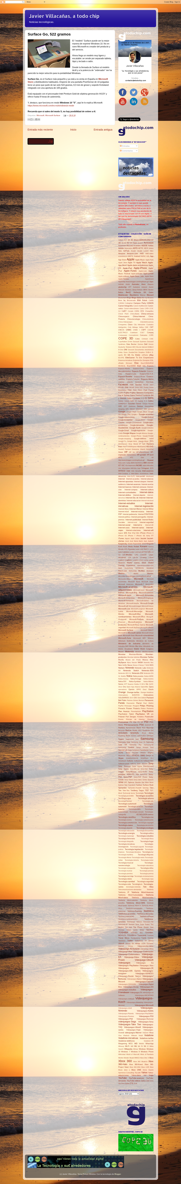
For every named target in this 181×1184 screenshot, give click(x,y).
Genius (140, 406)
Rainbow (121, 728)
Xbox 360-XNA (134, 1067)
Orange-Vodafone (147, 692)
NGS (151, 665)
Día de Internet (141, 347)
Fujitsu (127, 393)
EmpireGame (148, 358)
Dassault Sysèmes (139, 341)
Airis (120, 251)
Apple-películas (136, 273)
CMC (147, 327)
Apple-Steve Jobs (137, 276)
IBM (145, 463)
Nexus (129, 665)
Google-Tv (122, 441)
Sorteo (144, 780)
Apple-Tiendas (123, 279)
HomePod (149, 449)
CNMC (128, 330)
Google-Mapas (129, 433)
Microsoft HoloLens (125, 584)
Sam (137, 739)
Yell (145, 1075)
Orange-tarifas (133, 692)
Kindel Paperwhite (134, 544)
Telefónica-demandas (145, 914)
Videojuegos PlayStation (128, 965)
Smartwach (122, 761)
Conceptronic (133, 335)
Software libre (148, 761)
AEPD (135, 248)
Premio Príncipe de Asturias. (131, 719)
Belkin (120, 292)
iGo (126, 465)
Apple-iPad (127, 268)
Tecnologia (140, 793)
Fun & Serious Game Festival (130, 395)
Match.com (122, 571)
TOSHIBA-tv (132, 935)
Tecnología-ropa (147, 879)
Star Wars (145, 782)
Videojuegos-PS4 (125, 1019)
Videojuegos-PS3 (146, 1016)
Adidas (150, 246)
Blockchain (122, 298)
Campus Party (140, 303)
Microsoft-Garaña (132, 603)
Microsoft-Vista (128, 635)
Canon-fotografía (125, 306)
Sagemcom (130, 739)
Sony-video (138, 780)
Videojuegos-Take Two (129, 1024)
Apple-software (123, 276)
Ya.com (138, 1073)
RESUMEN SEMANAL (128, 733)
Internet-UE (149, 525)
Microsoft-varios (134, 633)
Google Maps (131, 412)
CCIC (151, 308)
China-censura (147, 314)
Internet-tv (137, 525)
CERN (136, 311)
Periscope (128, 706)
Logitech (121, 560)
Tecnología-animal (125, 801)
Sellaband (136, 750)
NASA (140, 662)
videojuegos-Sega (127, 1021)
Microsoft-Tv (122, 633)
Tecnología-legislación (134, 849)
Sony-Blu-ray (134, 769)
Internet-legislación (144, 506)
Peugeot (136, 706)
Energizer (146, 360)
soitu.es (133, 763)
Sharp (128, 753)
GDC (120, 406)
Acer (135, 243)
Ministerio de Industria (129, 643)
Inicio (73, 129)
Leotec (131, 552)
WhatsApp (149, 1044)
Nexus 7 (142, 665)
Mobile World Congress (144, 649)
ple (152, 714)
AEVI (146, 248)
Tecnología (148, 793)
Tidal (151, 927)
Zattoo (143, 1081)
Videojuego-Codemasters (129, 954)
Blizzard (150, 295)
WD (135, 1043)
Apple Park (149, 260)
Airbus (151, 248)
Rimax (151, 733)
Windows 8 (135, 1052)
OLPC (151, 684)
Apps (151, 282)
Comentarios (127, 151)
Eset (139, 366)
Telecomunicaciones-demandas (129, 889)
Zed (147, 1081)
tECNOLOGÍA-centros (144, 815)
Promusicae (123, 722)
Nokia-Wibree (148, 681)
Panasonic (149, 700)
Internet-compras (131, 490)
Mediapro (150, 571)
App (151, 256)
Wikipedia (128, 1049)
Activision (148, 242)
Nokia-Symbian (135, 681)
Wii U (146, 1046)
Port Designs (131, 717)
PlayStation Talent (126, 714)
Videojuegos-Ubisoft (132, 1027)
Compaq (150, 333)
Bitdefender (123, 295)
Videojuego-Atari (125, 951)
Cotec (137, 339)
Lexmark (138, 552)
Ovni (139, 698)
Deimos (140, 344)
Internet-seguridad (146, 522)
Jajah (132, 538)
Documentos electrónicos (144, 350)
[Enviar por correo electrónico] (29, 119)
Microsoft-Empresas (145, 598)
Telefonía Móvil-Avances (142, 892)
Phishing (149, 706)
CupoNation (122, 341)
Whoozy (121, 1046)
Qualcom (148, 725)
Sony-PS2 (143, 774)
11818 (120, 240)
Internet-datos (146, 492)
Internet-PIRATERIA (145, 514)
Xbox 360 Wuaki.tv (140, 1061)
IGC (123, 465)
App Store (122, 260)
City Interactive (139, 324)
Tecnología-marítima (125, 855)
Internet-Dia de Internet (136, 498)
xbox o (127, 1070)
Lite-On (135, 557)
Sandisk (131, 747)
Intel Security (136, 471)
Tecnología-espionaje (126, 836)
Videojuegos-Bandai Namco (129, 976)
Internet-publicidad (133, 520)
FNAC (140, 390)
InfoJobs (134, 468)
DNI (125, 350)
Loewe (151, 557)
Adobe (121, 248)
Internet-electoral (147, 500)
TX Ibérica (149, 941)
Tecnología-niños (146, 868)
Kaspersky (122, 544)
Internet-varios (138, 528)
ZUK (135, 1083)
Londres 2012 (138, 560)
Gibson (132, 409)
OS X (131, 698)
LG (149, 551)
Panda (121, 703)
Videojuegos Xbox (146, 966)
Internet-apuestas (125, 481)
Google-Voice (132, 441)
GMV (145, 409)
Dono (126, 352)
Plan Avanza (123, 711)
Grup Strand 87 (135, 444)
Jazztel (143, 538)
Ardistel (121, 284)
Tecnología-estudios (145, 836)
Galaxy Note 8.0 (130, 401)
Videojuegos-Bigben (134, 979)
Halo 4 (125, 446)
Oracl (145, 689)
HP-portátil (141, 455)
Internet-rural (132, 522)
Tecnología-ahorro (145, 798)
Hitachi (142, 449)
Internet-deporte (139, 495)
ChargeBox (149, 311)
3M (119, 243)
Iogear (120, 533)
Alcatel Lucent (143, 251)
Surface (139, 785)
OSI (135, 698)
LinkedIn (143, 555)
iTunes (121, 538)
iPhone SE (140, 536)
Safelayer (150, 736)
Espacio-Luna (131, 374)
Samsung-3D (148, 745)
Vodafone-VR (148, 1041)
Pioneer (129, 708)
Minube (132, 646)
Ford (145, 390)
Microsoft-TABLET (147, 630)
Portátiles (140, 717)
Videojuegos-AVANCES (144, 974)
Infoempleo (126, 468)
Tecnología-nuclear (125, 871)
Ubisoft (121, 943)
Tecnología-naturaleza (145, 865)
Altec (151, 251)
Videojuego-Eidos (131, 957)
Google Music (142, 412)
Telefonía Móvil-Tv (134, 905)
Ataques (150, 284)
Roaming (121, 736)
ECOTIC (121, 358)
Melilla (136, 573)
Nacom (134, 662)
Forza (151, 390)
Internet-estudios (126, 503)
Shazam (135, 753)
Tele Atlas (148, 887)
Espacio (150, 366)
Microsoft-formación (126, 601)
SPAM (120, 782)
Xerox (145, 1070)
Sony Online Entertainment (142, 766)
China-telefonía (147, 319)
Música (145, 660)
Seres (151, 750)
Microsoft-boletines (146, 593)
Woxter (126, 1058)
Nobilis (123, 676)
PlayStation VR (142, 714)
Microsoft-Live (124, 609)
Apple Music (140, 260)
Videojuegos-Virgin (133, 1030)
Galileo (150, 401)
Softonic (130, 761)
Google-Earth (135, 428)
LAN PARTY (144, 549)
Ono (124, 687)
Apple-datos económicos (137, 265)
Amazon (121, 253)
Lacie (137, 549)
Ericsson (129, 363)
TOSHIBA (123, 932)
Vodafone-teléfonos (126, 1041)
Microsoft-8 (149, 584)
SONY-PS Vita (133, 774)
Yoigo (151, 1075)
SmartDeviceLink (132, 758)
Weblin (141, 1043)
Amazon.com (132, 253)
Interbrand (149, 476)
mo (152, 646)
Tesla (142, 924)
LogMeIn (128, 560)
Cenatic (130, 311)
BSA (139, 300)
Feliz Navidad (136, 385)
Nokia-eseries (138, 676)
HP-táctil (150, 455)
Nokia (129, 676)
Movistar (121, 654)
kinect (144, 544)
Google (121, 411)
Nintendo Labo (140, 668)
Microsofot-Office (124, 579)
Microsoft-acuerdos (128, 587)
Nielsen (121, 668)
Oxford (143, 698)
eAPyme (145, 355)
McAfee (141, 571)
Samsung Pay (135, 745)
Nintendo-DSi (137, 673)
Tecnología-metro (138, 857)
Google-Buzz (140, 420)
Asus (143, 284)
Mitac (141, 646)
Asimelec (135, 284)
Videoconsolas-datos (145, 946)
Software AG (138, 761)
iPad (129, 533)
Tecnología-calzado (136, 812)
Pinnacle (121, 708)
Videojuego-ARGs (146, 949)
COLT (142, 332)
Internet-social (124, 525)
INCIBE (139, 465)
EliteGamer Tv (131, 358)
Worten (120, 1058)
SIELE (128, 755)
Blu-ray (144, 298)
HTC (120, 457)
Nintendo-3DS (147, 670)
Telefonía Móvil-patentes (128, 900)
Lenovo (126, 552)
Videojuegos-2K (146, 968)
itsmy (148, 536)
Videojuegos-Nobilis (145, 1011)
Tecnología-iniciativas (126, 844)
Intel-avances (147, 471)
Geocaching (149, 406)
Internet (121, 479)
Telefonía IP (123, 892)
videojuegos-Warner (133, 1033)
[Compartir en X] (34, 119)
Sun (125, 785)
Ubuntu (128, 943)
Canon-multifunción (140, 306)
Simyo (148, 755)
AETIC (140, 248)
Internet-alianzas (147, 479)
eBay (151, 355)
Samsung (146, 738)
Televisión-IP (123, 924)
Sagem (121, 739)
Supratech (132, 785)
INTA (151, 468)
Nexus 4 (136, 665)
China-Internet (139, 316)
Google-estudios (147, 428)
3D (132, 240)
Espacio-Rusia (139, 376)
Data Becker (131, 344)
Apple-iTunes (130, 270)
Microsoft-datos (124, 595)
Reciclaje (149, 728)
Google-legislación (138, 430)
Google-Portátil (148, 436)
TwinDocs (121, 941)
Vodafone (148, 1035)
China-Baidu (134, 314)
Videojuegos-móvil (125, 1008)
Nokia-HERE (148, 676)
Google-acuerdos (146, 414)
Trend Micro (123, 938)
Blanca (142, 295)
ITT (152, 536)
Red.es (128, 730)
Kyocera (131, 549)
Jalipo (137, 538)
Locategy (143, 557)
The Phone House (141, 927)
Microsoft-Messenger (134, 611)
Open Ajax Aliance (133, 687)
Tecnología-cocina (125, 820)
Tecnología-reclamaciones (143, 876)
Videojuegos (124, 962)
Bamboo (128, 290)
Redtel (135, 730)
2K (129, 240)
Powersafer (149, 717)
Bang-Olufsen (137, 290)
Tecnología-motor (147, 860)
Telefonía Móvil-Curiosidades (130, 895)
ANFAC (143, 256)
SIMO (142, 755)
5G (128, 243)
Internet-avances (133, 484)
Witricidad (121, 1054)
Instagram (145, 468)
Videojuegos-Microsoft (144, 1005)
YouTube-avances (136, 1078)
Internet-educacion (134, 501)
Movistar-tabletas (133, 657)
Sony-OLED (142, 772)
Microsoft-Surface (52, 115)
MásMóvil (150, 568)
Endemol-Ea (137, 360)
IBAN (133, 463)
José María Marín (136, 541)
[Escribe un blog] (31, 119)
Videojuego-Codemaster (143, 951)
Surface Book (148, 785)
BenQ (128, 292)
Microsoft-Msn (135, 614)
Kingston (150, 544)
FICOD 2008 (123, 387)
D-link (130, 341)
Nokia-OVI (122, 681)
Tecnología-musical (125, 863)
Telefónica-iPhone (146, 916)
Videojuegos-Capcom (144, 981)
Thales (147, 924)
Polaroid (121, 717)
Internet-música (137, 511)
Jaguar (127, 538)
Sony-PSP (127, 777)
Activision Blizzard (125, 246)
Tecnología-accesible (126, 796)
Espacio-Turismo (132, 379)
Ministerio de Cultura (145, 641)
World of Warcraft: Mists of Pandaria (140, 1054)
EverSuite (149, 382)
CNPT (143, 330)
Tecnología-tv (137, 884)
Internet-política (124, 517)
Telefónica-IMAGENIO (126, 916)
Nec (152, 662)
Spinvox (131, 782)
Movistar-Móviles (135, 654)
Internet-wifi (148, 530)
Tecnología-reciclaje (126, 876)
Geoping (121, 409)
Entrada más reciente (40, 129)
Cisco (130, 324)
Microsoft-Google (146, 603)
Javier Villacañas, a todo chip (64, 16)
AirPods (126, 251)
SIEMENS (135, 755)
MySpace (122, 662)
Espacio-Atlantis (124, 368)
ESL (144, 366)
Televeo (139, 922)
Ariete (128, 284)
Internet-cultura (147, 490)
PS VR (140, 722)
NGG (147, 665)
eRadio (121, 363)
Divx (121, 350)
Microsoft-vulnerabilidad (144, 635)
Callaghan (129, 303)
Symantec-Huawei (134, 788)
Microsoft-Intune (147, 606)
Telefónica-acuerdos (126, 914)
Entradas (126, 146)
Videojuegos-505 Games (129, 971)
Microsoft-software (146, 627)
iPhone (142, 533)
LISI (129, 557)
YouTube (122, 1078)
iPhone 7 (131, 536)
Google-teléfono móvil (144, 439)
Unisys (130, 946)
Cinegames (122, 324)
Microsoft (40, 115)
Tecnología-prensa (146, 873)
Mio (136, 646)
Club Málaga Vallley (136, 327)
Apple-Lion (143, 271)
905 (131, 243)
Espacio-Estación (139, 371)
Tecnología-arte (147, 801)
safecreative (141, 736)
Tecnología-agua (124, 798)
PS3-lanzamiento (131, 725)
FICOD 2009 (134, 387)
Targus (141, 790)
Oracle (150, 689)
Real (143, 728)
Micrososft (137, 638)
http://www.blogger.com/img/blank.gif (131, 460)
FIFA (141, 387)
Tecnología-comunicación (144, 820)
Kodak (136, 546)
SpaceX (150, 780)
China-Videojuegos (125, 322)
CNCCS (121, 330)
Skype (120, 758)
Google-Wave (143, 441)
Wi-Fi (127, 1046)
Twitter (130, 941)
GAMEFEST (122, 404)
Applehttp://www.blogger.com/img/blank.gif (133, 281)
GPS (151, 441)
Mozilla (121, 660)
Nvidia (136, 684)
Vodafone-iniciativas (128, 1038)
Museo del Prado (133, 660)
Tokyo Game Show (135, 930)
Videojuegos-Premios (126, 1016)
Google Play (126, 414)
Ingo (139, 468)
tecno (133, 793)
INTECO (121, 471)
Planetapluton (136, 711)
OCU (143, 684)
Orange (122, 692)
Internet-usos (123, 528)
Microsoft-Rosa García (136, 625)
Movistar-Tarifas (146, 657)
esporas (121, 382)
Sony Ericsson (124, 766)
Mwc (151, 660)
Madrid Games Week (136, 563)
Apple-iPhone (140, 268)
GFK (127, 409)
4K (125, 243)
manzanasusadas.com (145, 565)
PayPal (120, 706)
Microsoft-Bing (131, 593)
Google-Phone (136, 436)
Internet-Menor (135, 509)
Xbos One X (144, 1058)
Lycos (151, 560)
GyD (143, 444)
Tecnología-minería (132, 860)
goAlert (150, 409)
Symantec (122, 788)
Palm (124, 700)
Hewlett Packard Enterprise (128, 449)
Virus (151, 1033)
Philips (142, 706)
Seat (151, 747)
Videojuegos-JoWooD (126, 999)
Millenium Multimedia (126, 641)
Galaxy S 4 (142, 401)
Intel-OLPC (131, 476)
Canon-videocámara (131, 308)
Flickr (135, 390)
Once (120, 687)
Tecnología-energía (126, 833)
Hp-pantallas (131, 455)
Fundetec (136, 398)
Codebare (134, 332)
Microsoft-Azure (139, 590)
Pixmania (150, 708)
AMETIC (131, 256)
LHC (136, 555)
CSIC (151, 339)
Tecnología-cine (147, 817)
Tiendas (121, 930)
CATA (147, 308)
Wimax (135, 1049)
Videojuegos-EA (146, 987)
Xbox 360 (125, 1061)
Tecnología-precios (146, 871)
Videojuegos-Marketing (134, 1002)
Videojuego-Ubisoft (144, 960)
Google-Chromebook (134, 422)
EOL (151, 360)
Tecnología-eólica (146, 833)
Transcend (141, 935)
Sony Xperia (123, 769)
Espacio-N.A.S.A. (146, 374)
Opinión (131, 689)
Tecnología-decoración (145, 825)
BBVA (145, 290)
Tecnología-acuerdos (144, 796)
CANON (150, 303)
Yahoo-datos (136, 1075)
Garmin (138, 404)
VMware (134, 1035)
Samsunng (122, 747)
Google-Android (147, 417)
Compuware (122, 335)
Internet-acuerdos (133, 479)
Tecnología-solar (124, 884)
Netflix (124, 665)
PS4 (141, 724)
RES (140, 730)
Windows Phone (147, 1052)
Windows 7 (125, 1052)
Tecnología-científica (127, 817)
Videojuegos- (123, 968)
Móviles (138, 652)
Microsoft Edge (147, 581)
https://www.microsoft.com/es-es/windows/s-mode (51, 105)
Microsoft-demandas (144, 595)
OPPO (138, 689)
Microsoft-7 (139, 584)
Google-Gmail (123, 430)
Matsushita (133, 571)
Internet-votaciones (133, 530)
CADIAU (121, 303)
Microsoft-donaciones (126, 598)
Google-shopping (124, 438)
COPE (151, 335)
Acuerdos (137, 246)
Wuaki (131, 1058)
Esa (136, 363)
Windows (142, 1049)
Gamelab (131, 404)
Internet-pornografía (138, 517)
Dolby (120, 352)
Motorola (129, 651)
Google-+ (134, 414)
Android (137, 256)
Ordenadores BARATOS (129, 695)
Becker (150, 290)
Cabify (151, 300)
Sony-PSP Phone (140, 777)
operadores (122, 689)
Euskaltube (139, 382)
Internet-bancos (125, 487)
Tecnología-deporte (125, 828)
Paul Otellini (148, 703)
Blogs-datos (137, 298)
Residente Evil (147, 730)
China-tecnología (133, 319)
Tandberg (134, 790)
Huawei (150, 460)
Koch (120, 547)
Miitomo (150, 638)
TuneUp (150, 938)
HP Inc (132, 452)
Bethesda (137, 292)
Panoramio (130, 703)
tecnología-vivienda (133, 887)
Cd (119, 311)
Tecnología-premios (125, 873)
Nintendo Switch (131, 670)
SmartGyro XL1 (147, 758)
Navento (147, 662)
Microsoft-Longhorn (138, 609)
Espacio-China (138, 368)
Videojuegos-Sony (145, 1022)
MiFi (144, 638)
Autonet (144, 287)
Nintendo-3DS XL (124, 673)
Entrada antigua (103, 129)
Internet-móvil (123, 512)
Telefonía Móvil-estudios (143, 898)
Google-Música (141, 433)
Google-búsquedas (125, 420)
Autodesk (136, 287)
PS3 (146, 722)
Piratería (136, 708)
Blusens (150, 298)
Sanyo (138, 747)
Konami (143, 546)
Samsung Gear (124, 742)
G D (142, 398)
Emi (140, 358)
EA (129, 355)
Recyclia (121, 730)
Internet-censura (139, 487)
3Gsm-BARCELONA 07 (143, 240)
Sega (130, 750)
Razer (138, 728)
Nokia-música (123, 679)
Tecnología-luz (147, 852)
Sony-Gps (144, 769)
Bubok (144, 300)
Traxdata (150, 935)
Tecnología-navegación (126, 868)
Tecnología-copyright (145, 822)
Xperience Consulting (126, 1073)
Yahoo (144, 1072)
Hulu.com (121, 463)
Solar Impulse (142, 763)
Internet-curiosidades (127, 492)
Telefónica (148, 911)
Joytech (150, 541)
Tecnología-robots (125, 879)
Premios (150, 719)
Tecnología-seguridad (145, 882)
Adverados (128, 248)
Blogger (117, 1174)
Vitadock (126, 1035)
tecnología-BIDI (134, 809)
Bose (120, 300)
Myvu (129, 662)
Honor (120, 452)
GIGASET (139, 409)
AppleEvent (149, 279)
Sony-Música (131, 772)
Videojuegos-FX (136, 993)
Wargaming (122, 1044)
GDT (125, 406)
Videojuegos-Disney (131, 987)
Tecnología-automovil (127, 804)
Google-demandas (137, 425)
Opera (151, 687)
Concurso (143, 335)
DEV (134, 347)
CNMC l (136, 330)
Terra (137, 924)
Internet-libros (123, 509)
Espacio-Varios (147, 379)
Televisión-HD (148, 922)
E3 (125, 355)
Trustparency (135, 938)
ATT (129, 287)
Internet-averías (147, 484)
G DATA (149, 398)
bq (124, 300)
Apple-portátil (148, 274)
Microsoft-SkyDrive (133, 627)
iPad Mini (135, 533)
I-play (129, 463)
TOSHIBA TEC (137, 933)
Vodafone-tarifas (146, 1038)
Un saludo (136, 943)
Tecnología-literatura (133, 852)
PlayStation (147, 711)
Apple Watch (141, 262)
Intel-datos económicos (140, 473)
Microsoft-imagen (135, 606)
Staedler (138, 782)
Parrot (139, 703)
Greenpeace (122, 444)
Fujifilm (120, 393)
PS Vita (133, 722)
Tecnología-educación (126, 830)
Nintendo (129, 667)
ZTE (131, 1083)
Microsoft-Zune (124, 638)
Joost (127, 541)
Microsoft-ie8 (123, 606)
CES (142, 311)
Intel (128, 471)
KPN (126, 549)
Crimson (145, 339)
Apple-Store (149, 276)
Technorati (126, 793)
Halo (120, 446)
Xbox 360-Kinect (136, 1064)
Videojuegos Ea (144, 963)
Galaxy (120, 401)
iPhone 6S (122, 536)
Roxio (128, 736)
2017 (125, 240)
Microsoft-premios (135, 622)
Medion (121, 573)
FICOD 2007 (148, 385)
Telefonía (150, 889)
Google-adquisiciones (126, 417)
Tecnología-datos (125, 825)
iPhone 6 (149, 533)
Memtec (150, 574)
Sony (150, 763)
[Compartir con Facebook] (36, 119)
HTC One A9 (141, 457)
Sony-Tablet (128, 780)
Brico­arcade (131, 300)
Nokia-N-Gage (135, 679)
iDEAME (150, 463)
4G (123, 243)
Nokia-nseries (148, 679)
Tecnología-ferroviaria (126, 839)
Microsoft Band (134, 581)
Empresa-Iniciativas (125, 360)
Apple (130, 259)
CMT (151, 327)
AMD (142, 254)
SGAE (120, 753)
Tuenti (143, 938)
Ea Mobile (136, 355)
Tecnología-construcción (127, 823)
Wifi (132, 1046)
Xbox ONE (136, 1070)
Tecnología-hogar (146, 841)
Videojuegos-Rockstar (145, 1019)
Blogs (129, 298)
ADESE (144, 245)
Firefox (146, 387)
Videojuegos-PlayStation (144, 1013)
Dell (145, 344)
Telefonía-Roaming (134, 911)
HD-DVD (149, 446)
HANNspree (132, 446)
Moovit (120, 652)
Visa (120, 1035)
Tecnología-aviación (135, 807)
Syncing (145, 788)
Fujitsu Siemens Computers (141, 393)
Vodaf (141, 1035)
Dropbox (141, 352)
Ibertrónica (139, 463)
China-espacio (123, 316)
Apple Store (122, 262)
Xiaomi (150, 1070)
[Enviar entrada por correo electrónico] (64, 115)
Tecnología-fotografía (126, 841)
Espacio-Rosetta (125, 376)
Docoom (131, 350)
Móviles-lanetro (147, 652)
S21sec (133, 736)
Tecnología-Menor (124, 857)
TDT (147, 790)
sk (152, 755)
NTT (125, 684)
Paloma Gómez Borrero (135, 700)
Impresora (132, 465)
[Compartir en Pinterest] (39, 119)
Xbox (151, 1058)
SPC (125, 782)
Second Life (122, 750)
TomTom (149, 930)
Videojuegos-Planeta (126, 1013)
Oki (147, 684)
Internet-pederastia (130, 514)
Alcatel (133, 251)
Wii (135, 1046)
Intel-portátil (140, 476)
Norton (120, 684)
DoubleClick (133, 352)
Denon (151, 344)
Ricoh (144, 733)
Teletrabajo (131, 922)
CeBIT (124, 311)
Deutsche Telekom (125, 347)
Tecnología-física (147, 838)
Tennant (131, 924)
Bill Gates (148, 292)
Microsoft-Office (139, 617)
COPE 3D (125, 338)
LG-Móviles (127, 555)
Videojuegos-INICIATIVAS (144, 995)
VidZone (145, 1033)
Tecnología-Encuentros (145, 830)
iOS (125, 533)
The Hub (128, 927)
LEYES (144, 552)
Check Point (123, 314)
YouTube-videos (133, 1081)
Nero (120, 665)
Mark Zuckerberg (125, 568)
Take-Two (126, 790)
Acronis (140, 243)
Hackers (150, 444)
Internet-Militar (147, 509)
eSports (130, 382)
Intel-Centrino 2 (124, 473)
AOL (148, 256)
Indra (144, 465)
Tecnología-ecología (144, 828)
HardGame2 (141, 446)
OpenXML (144, 687)
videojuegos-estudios (127, 990)
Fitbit (130, 390)
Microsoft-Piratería (136, 619)
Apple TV (131, 263)
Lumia (146, 560)
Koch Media (128, 547)
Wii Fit (140, 1046)
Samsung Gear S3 (138, 742)
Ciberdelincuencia (146, 322)
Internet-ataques (140, 482)
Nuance (131, 684)
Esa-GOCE (131, 366)
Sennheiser (144, 750)
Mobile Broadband (125, 649)
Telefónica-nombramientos (128, 919)
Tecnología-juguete (137, 847)
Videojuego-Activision (129, 948)
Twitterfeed (139, 941)
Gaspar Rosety (148, 404)
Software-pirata (123, 763)
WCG (131, 1044)
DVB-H (148, 352)
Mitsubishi (147, 646)
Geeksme (132, 406)
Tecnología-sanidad (126, 881)
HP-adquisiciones (142, 452)
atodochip (122, 287)
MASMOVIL (140, 568)
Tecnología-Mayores (145, 855)
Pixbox (143, 708)
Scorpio (145, 747)
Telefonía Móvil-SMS (135, 903)
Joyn (145, 541)
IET (119, 465)
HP (125, 452)
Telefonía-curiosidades (134, 908)
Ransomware (131, 728)
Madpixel (121, 563)
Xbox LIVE (145, 1067)
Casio (142, 308)
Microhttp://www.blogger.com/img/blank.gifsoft (134, 576)
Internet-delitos (124, 495)
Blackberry (134, 295)
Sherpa (143, 753)
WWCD (137, 1058)
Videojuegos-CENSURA (127, 984)
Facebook (123, 384)
